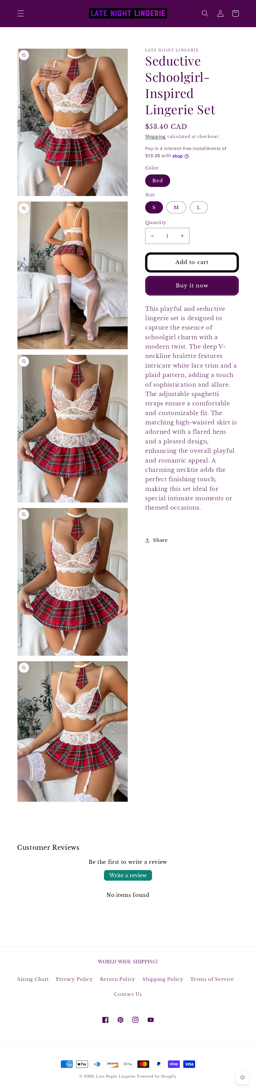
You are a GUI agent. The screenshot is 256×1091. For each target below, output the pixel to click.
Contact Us (128, 994)
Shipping (155, 136)
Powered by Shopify (157, 1076)
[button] (20, 13)
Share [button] (160, 540)
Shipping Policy (162, 979)
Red (157, 180)
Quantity (155, 222)
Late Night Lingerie (115, 1076)
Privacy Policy (74, 979)
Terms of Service (212, 979)
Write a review (128, 875)
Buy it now (192, 285)
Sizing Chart (33, 979)
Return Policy (118, 979)
